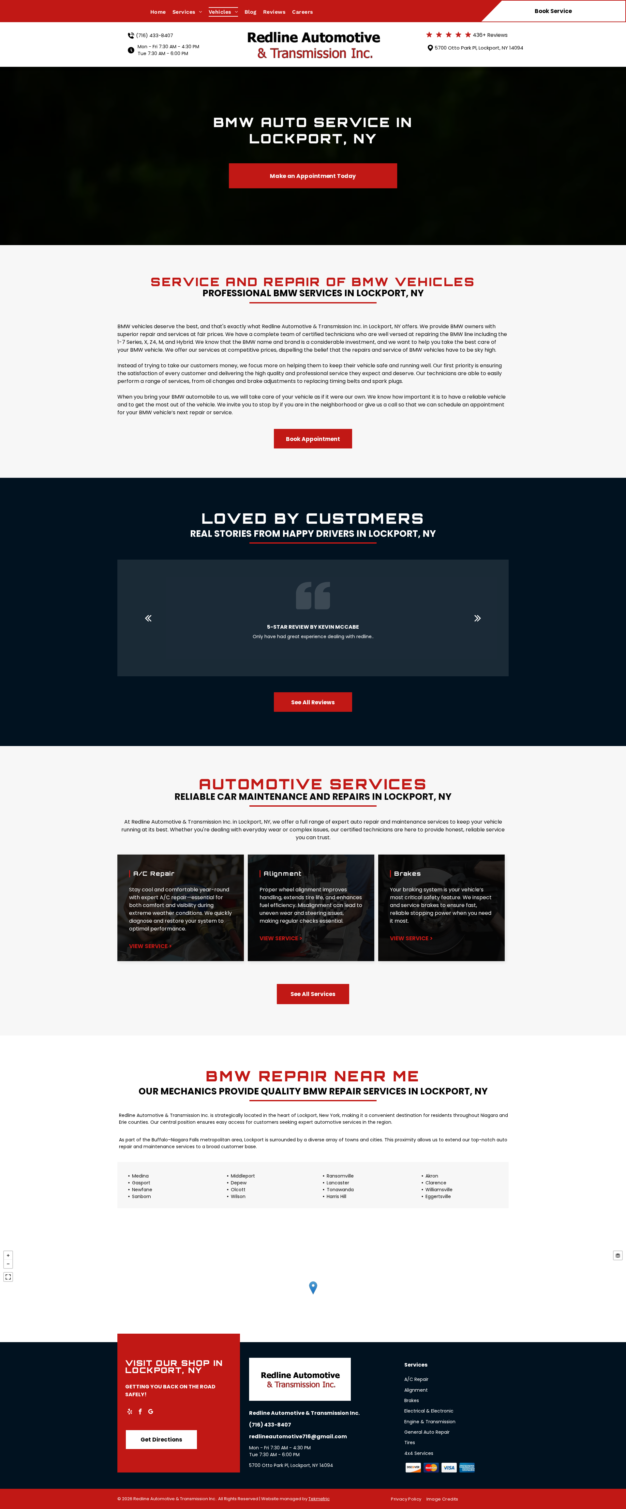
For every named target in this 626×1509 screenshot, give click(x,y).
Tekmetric (319, 1499)
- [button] (8, 1264)
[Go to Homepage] (313, 32)
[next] (477, 618)
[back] (148, 618)
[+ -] (313, 1294)
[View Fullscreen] (8, 1277)
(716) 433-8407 (154, 35)
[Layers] (618, 1255)
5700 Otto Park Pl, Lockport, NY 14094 (479, 47)
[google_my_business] (150, 1412)
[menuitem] (161, 12)
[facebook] (140, 1412)
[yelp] (129, 1412)
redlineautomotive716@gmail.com (298, 1436)
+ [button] (8, 1255)
